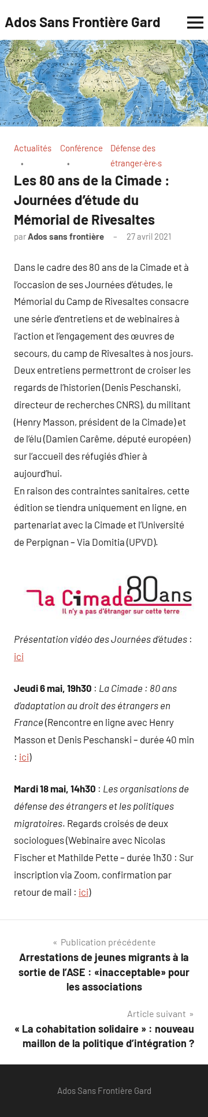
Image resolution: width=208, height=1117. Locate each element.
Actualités (32, 148)
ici (19, 656)
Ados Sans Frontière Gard (83, 21)
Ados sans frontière (66, 236)
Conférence (81, 148)
